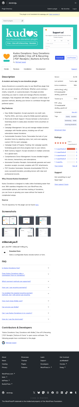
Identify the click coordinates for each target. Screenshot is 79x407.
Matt (4, 377)
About (4, 357)
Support (74, 69)
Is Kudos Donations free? (11, 268)
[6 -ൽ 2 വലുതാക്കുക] (31, 217)
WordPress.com (8, 374)
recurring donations (70, 124)
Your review (59, 166)
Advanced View (60, 130)
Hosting (4, 364)
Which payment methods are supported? (16, 281)
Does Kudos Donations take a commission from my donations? (13, 274)
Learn (42, 357)
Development (40, 69)
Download (59, 58)
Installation (28, 69)
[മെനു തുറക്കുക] (76, 3)
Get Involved (64, 357)
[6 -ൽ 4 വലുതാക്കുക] (15, 229)
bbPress (6, 380)
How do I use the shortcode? (12, 319)
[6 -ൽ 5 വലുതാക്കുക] (31, 229)
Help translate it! (54, 14)
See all (74, 166)
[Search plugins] (22, 21)
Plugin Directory (7, 9)
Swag (63, 367)
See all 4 (74, 112)
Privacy (4, 367)
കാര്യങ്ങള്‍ (64, 360)
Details (6, 69)
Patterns (24, 367)
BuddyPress (7, 384)
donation (73, 116)
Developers (44, 364)
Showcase (25, 357)
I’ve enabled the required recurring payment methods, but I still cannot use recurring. (17, 294)
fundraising (68, 120)
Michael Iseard (21, 62)
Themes (24, 360)
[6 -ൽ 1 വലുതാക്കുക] (15, 217)
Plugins (23, 364)
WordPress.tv (46, 367)
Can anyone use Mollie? (10, 307)
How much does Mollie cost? (12, 301)
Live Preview (71, 58)
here (36, 205)
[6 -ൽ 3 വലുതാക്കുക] (48, 217)
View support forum (61, 184)
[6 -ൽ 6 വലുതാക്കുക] (48, 229)
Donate (63, 364)
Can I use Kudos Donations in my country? (17, 313)
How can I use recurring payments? (14, 287)
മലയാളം (9, 393)
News (4, 360)
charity (68, 116)
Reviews (16, 69)
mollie (74, 120)
